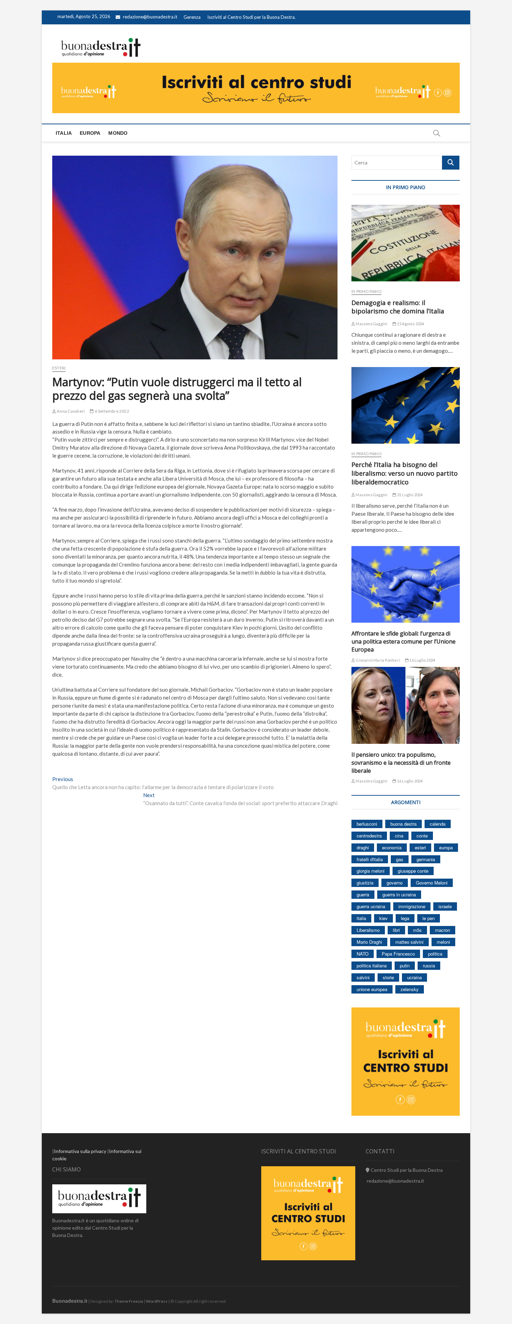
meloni (443, 942)
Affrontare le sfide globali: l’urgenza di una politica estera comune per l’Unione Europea (403, 641)
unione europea (372, 989)
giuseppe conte (413, 870)
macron (442, 930)
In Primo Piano (366, 291)
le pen (428, 918)
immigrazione (411, 906)
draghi (363, 847)
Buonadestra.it (69, 1300)
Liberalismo (368, 930)
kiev (383, 918)
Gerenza (192, 17)
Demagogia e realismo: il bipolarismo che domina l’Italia (397, 307)
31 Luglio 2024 (409, 494)
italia (361, 918)
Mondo (117, 133)
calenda (437, 823)
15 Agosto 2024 (410, 323)
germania (426, 859)
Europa (90, 133)
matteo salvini (409, 942)
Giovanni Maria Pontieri (377, 660)
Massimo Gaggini (371, 323)
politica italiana (372, 965)
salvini (363, 977)
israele (445, 906)
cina (399, 835)
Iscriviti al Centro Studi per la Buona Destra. (251, 17)
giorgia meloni (371, 870)
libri (396, 930)
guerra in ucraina (399, 894)
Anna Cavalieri (70, 411)
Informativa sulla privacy (80, 1151)
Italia (64, 133)
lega (405, 918)
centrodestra (369, 835)
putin (405, 965)
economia (392, 847)
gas (399, 859)
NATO (363, 953)
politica (435, 953)
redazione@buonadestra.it (150, 17)
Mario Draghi (369, 942)
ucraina (414, 977)
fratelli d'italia (370, 859)
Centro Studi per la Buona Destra (406, 1170)
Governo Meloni (432, 882)
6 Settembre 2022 (111, 411)
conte (422, 835)
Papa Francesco (398, 953)
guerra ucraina (371, 906)
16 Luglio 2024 (422, 660)
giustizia (365, 882)
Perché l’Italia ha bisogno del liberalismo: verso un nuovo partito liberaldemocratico (404, 473)
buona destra (403, 823)
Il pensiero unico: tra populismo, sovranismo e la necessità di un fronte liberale (401, 762)
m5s (417, 930)
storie (388, 977)
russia (429, 965)
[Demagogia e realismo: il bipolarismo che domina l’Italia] (405, 243)
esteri (420, 847)
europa (446, 847)
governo (395, 882)
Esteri (58, 368)
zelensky (410, 989)
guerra (363, 894)
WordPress (157, 1301)
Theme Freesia (129, 1301)
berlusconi (367, 823)
